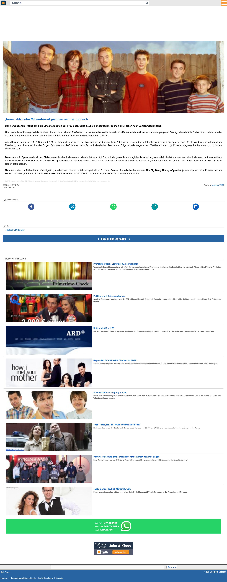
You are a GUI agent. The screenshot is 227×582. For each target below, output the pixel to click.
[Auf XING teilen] (154, 207)
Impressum (4, 578)
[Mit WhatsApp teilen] (113, 207)
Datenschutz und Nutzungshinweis (23, 578)
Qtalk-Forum (5, 572)
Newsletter (59, 578)
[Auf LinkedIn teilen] (196, 207)
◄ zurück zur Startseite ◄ (113, 239)
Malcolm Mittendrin (15, 229)
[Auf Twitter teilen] (72, 207)
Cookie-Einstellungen (45, 578)
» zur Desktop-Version (215, 571)
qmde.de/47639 (218, 185)
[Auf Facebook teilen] (31, 207)
